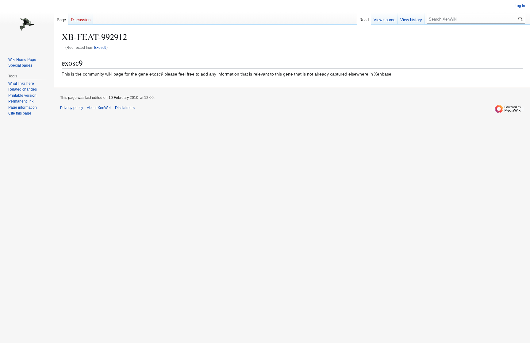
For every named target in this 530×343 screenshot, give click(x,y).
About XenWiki (99, 108)
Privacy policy (71, 108)
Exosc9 (100, 47)
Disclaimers (125, 108)
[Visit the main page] (27, 24)
